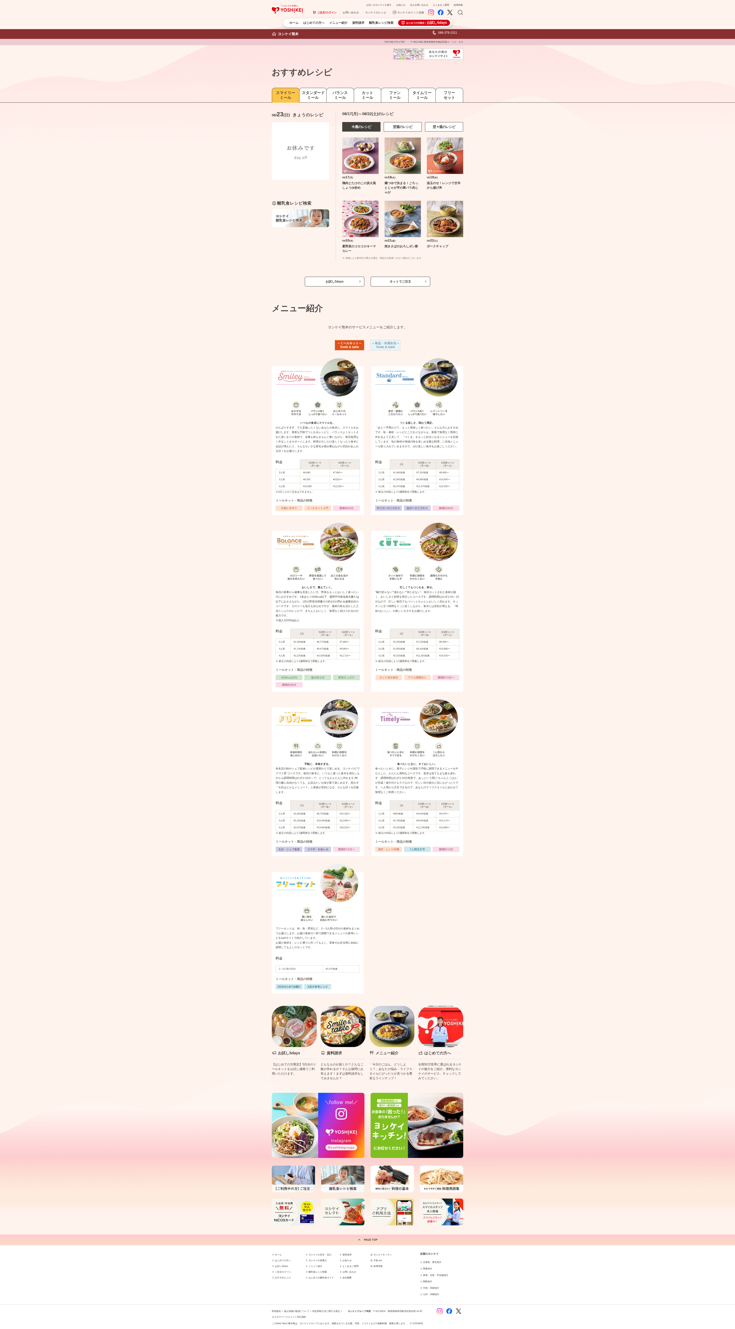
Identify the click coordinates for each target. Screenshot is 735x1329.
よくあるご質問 (441, 5)
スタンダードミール (313, 95)
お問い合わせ (351, 12)
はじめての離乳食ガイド (321, 1277)
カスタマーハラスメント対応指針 (289, 1317)
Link (294, 1043)
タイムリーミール (422, 95)
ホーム (294, 22)
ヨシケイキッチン (382, 1254)
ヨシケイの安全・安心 (320, 1254)
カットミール (367, 95)
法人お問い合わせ (419, 5)
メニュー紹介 (338, 22)
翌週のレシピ (402, 127)
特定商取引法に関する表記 (326, 1311)
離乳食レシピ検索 (381, 22)
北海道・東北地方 (432, 1262)
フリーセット (449, 95)
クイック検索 (716, 1266)
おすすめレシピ (283, 1277)
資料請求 (358, 22)
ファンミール (395, 95)
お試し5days (335, 281)
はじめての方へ (314, 22)
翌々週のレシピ (444, 127)
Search (460, 13)
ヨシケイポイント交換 (410, 12)
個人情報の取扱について (296, 1311)
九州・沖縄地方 (431, 1294)
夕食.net (377, 1260)
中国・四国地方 (431, 1288)
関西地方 (427, 1281)
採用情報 (458, 5)
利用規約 (276, 1311)
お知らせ (400, 5)
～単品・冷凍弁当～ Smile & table (385, 345)
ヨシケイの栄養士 (318, 1260)
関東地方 (427, 1268)
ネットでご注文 (400, 281)
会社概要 (347, 1277)
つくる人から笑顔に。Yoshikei (287, 9)
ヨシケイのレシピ (375, 12)
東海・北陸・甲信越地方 (435, 1275)
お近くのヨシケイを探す (379, 5)
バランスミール (340, 95)
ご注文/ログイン (327, 12)
